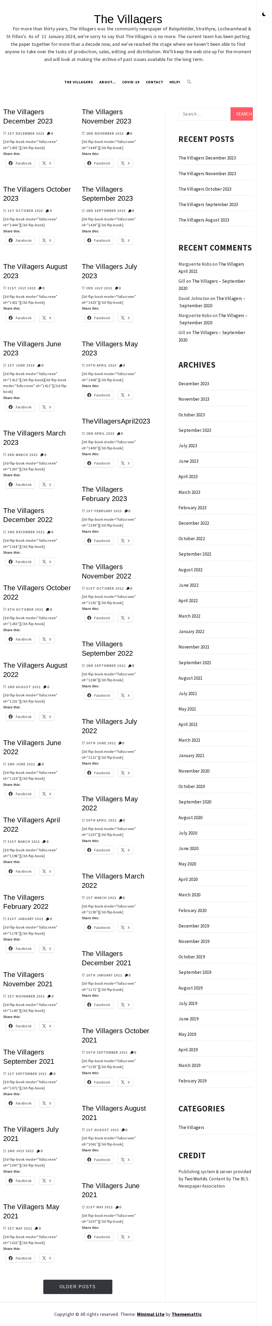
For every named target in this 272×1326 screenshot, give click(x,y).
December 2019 (193, 926)
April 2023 (188, 476)
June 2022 (188, 585)
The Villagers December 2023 (207, 158)
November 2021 (193, 647)
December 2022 (193, 523)
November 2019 (193, 941)
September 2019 (194, 972)
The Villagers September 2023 (208, 204)
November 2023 (193, 399)
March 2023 (189, 492)
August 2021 (190, 678)
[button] (264, 14)
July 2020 (187, 833)
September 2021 (194, 663)
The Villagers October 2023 (205, 189)
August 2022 (190, 570)
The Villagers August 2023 (204, 220)
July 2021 (187, 693)
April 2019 (188, 1050)
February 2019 (192, 1081)
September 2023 (194, 430)
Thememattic (187, 1314)
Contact (154, 82)
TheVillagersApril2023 (116, 421)
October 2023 (191, 415)
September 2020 (194, 802)
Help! (174, 82)
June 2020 (188, 848)
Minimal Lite (150, 1314)
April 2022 (188, 601)
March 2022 (189, 616)
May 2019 (187, 1034)
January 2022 (191, 631)
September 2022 (194, 554)
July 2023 (187, 446)
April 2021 (188, 724)
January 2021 (191, 755)
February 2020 (192, 910)
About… (107, 82)
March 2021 (189, 740)
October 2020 (191, 786)
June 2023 (188, 461)
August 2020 (190, 817)
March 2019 (189, 1065)
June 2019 (188, 1019)
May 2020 (187, 864)
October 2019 (191, 957)
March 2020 (189, 895)
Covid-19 (130, 82)
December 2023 (193, 384)
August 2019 (190, 988)
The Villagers (128, 19)
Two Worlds (195, 1179)
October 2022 (191, 538)
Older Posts (78, 1286)
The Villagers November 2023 (207, 173)
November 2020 (193, 771)
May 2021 (187, 709)
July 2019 (187, 1003)
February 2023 (192, 508)
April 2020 (188, 879)
